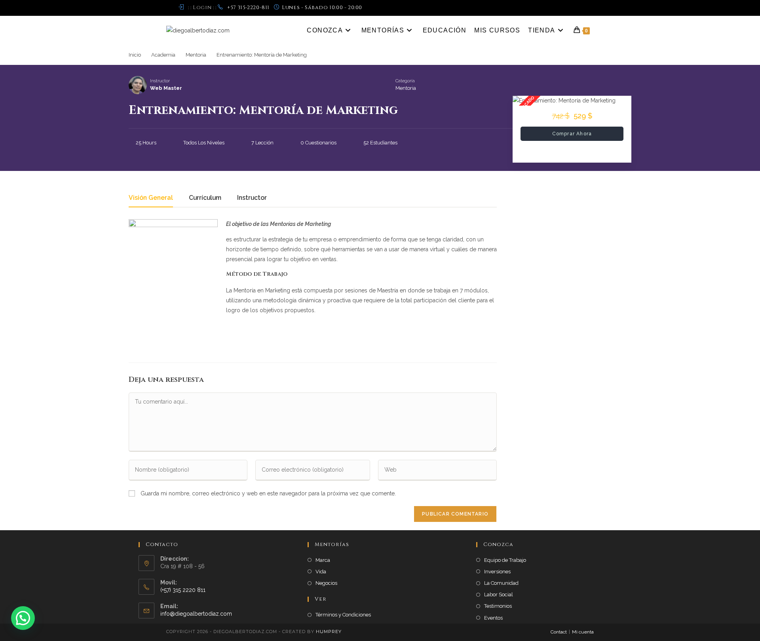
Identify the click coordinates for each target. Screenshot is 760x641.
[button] (23, 618)
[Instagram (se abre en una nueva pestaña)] (573, 8)
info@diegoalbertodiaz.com (196, 614)
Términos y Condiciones (343, 615)
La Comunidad (501, 583)
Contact (559, 632)
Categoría (405, 80)
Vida (320, 572)
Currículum (205, 198)
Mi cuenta (583, 632)
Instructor (160, 80)
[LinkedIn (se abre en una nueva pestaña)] (582, 8)
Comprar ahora (572, 134)
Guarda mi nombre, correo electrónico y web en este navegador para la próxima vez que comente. (268, 493)
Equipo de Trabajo (505, 560)
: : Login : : (202, 7)
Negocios (326, 583)
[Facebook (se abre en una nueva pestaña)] (564, 8)
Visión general (151, 198)
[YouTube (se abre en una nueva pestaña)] (590, 8)
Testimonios (498, 606)
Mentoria (405, 88)
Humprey (329, 631)
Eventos (493, 618)
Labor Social (498, 594)
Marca (322, 560)
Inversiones (497, 572)
